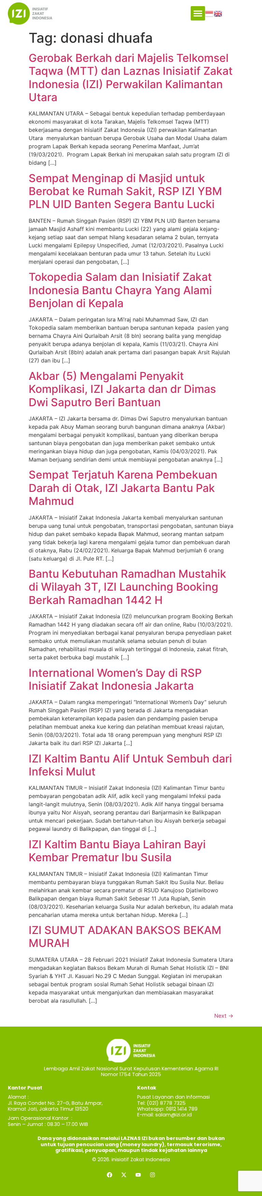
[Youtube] (138, 1174)
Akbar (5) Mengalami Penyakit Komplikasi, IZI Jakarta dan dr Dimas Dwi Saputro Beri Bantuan (122, 389)
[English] (218, 13)
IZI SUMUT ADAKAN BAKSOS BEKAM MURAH (125, 936)
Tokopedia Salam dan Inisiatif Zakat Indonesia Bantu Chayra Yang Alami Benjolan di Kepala (120, 290)
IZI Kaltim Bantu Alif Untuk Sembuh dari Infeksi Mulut (130, 765)
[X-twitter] (123, 1174)
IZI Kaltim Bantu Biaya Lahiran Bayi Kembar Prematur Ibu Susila (117, 851)
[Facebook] (109, 1174)
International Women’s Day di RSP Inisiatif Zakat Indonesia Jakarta (115, 679)
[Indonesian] (209, 13)
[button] (198, 13)
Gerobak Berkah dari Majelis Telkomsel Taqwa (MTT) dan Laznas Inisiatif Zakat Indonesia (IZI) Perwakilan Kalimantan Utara (131, 77)
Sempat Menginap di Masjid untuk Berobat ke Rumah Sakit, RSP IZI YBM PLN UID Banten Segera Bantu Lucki (125, 191)
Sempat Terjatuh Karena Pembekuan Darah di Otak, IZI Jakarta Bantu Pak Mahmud (123, 488)
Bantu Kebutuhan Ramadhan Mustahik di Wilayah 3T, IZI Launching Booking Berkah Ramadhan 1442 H (127, 587)
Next (223, 1015)
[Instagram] (152, 1174)
